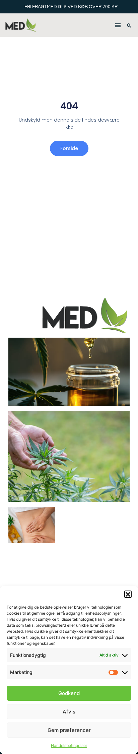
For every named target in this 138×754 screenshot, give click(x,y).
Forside (69, 148)
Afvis (69, 711)
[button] (128, 594)
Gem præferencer (69, 730)
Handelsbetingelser (69, 745)
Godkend (69, 693)
